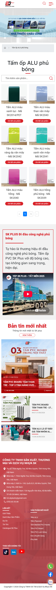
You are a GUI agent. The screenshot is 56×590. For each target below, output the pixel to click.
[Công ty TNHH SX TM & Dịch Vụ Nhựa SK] (10, 4)
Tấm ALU (34, 517)
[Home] (5, 47)
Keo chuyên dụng (38, 536)
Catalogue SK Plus (10, 528)
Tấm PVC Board (37, 528)
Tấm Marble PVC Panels (40, 525)
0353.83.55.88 (12, 502)
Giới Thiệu (7, 513)
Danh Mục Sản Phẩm (11, 517)
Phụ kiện (34, 539)
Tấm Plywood (36, 521)
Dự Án (5, 521)
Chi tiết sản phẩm (14, 121)
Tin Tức (5, 524)
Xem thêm (27, 335)
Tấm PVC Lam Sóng (39, 532)
